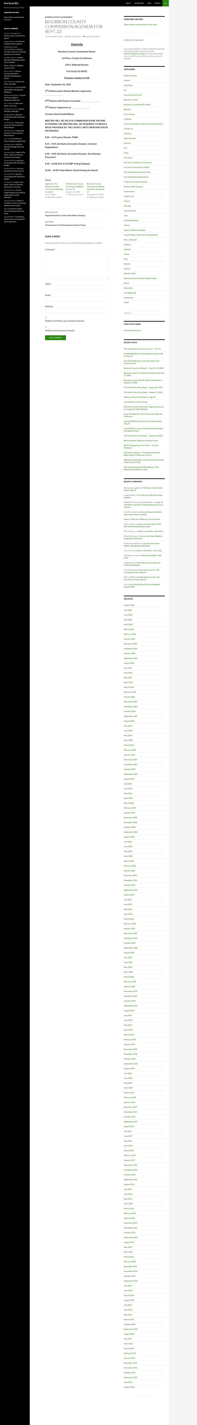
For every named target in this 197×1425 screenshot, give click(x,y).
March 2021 (129, 919)
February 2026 (130, 634)
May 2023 (128, 793)
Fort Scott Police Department (136, 177)
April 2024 (128, 740)
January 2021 (129, 928)
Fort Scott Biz (11, 3)
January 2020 (129, 986)
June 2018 (128, 1078)
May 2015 (128, 1247)
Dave (126, 519)
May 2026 (128, 619)
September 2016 (130, 1179)
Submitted (128, 288)
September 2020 (130, 948)
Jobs (126, 215)
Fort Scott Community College (136, 167)
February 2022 (130, 866)
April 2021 (128, 914)
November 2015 (130, 1228)
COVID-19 (128, 128)
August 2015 (129, 1242)
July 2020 (128, 957)
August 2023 (129, 779)
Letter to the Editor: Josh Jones (149, 550)
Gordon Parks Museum (133, 186)
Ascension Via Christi (133, 95)
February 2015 (130, 1261)
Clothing (127, 119)
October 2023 (129, 769)
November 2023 (130, 764)
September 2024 (130, 716)
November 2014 (130, 1271)
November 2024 (130, 706)
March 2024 (129, 745)
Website (49, 306)
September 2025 (130, 658)
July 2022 (128, 841)
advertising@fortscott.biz (134, 53)
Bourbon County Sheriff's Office (137, 104)
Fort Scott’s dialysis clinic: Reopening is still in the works (14, 211)
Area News (128, 85)
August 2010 (129, 1387)
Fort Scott (128, 157)
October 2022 (129, 827)
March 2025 (129, 687)
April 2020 (128, 972)
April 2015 (128, 1252)
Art (125, 90)
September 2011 (130, 1377)
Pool (126, 259)
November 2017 (130, 1112)
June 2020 (128, 962)
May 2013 (128, 1314)
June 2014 (128, 1290)
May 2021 (128, 909)
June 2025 (128, 673)
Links (149, 3)
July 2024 (128, 726)
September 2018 (130, 1063)
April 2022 (128, 856)
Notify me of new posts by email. (60, 330)
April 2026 (128, 624)
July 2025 (128, 668)
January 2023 (129, 813)
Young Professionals (132, 330)
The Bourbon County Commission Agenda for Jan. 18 (74, 186)
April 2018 (128, 1088)
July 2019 (128, 1015)
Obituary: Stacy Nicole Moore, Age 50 (139, 397)
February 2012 (130, 1353)
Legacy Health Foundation (135, 230)
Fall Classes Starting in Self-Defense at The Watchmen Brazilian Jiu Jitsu (141, 468)
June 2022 (128, 846)
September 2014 (130, 1281)
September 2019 (130, 1006)
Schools (127, 268)
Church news (129, 114)
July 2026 (128, 610)
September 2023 (130, 774)
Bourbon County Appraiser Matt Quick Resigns (14, 117)
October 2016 (129, 1174)
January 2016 (129, 1218)
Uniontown (128, 297)
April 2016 (128, 1203)
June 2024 (128, 730)
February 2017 (130, 1155)
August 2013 (129, 1300)
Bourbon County (52, 17)
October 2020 (129, 943)
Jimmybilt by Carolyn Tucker (136, 402)
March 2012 (129, 1348)
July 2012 (128, 1339)
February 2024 (130, 750)
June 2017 (128, 1136)
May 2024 (128, 735)
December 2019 (130, 991)
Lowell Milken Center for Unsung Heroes (141, 235)
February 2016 (130, 1213)
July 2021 (128, 899)
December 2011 (130, 1363)
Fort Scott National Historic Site (137, 172)
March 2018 (129, 1092)
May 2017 (128, 1141)
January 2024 (129, 755)
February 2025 (130, 692)
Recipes (127, 264)
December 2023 (130, 759)
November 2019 (130, 996)
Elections (127, 133)
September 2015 (130, 1237)
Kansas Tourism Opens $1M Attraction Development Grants (142, 525)
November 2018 (130, 1054)
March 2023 (129, 803)
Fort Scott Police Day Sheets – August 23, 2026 (143, 392)
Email (48, 295)
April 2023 (128, 798)
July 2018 (128, 1073)
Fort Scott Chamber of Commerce (138, 162)
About (128, 3)
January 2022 (129, 870)
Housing (127, 206)
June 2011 (128, 1382)
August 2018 (129, 1068)
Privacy (158, 3)
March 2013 (129, 1319)
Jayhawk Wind (130, 211)
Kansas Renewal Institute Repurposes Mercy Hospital (143, 513)
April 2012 (128, 1343)
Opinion (127, 249)
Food (126, 153)
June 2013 (128, 1310)
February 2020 (130, 981)
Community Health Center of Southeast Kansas (143, 124)
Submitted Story (74, 37)
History (127, 201)
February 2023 (130, 808)
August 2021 (129, 895)
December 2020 (130, 933)
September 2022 (130, 832)
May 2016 (128, 1199)
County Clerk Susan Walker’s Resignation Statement (141, 544)
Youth (126, 302)
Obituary (127, 244)
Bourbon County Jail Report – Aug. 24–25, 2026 (144, 368)
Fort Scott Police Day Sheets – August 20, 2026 (143, 436)
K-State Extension (131, 220)
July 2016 (128, 1189)
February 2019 (130, 1039)
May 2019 (128, 1025)
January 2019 (129, 1044)
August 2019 (129, 1010)
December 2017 (130, 1107)
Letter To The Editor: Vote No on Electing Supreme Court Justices (143, 504)
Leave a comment (92, 37)
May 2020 (128, 967)
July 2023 (128, 784)
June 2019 (128, 1020)
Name (48, 283)
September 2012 (130, 1329)
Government (67, 17)
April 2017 (128, 1146)
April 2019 (128, 1030)
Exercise (127, 143)
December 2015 (130, 1223)
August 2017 (129, 1126)
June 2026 (128, 615)
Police (126, 254)
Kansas (127, 225)
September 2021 (130, 890)
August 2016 (129, 1184)
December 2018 (130, 1049)
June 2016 (128, 1194)
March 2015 (129, 1257)
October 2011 (129, 1372)
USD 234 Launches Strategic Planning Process (14, 146)
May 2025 (128, 677)
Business (127, 109)
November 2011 (130, 1368)
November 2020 (130, 938)
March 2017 (129, 1150)
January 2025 (129, 697)
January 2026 (129, 639)
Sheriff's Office (130, 273)
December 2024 (130, 702)
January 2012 (129, 1358)
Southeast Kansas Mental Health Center (140, 278)
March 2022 (129, 861)
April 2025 (128, 682)
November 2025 (130, 648)
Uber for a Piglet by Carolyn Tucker (145, 519)
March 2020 (129, 977)
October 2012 (129, 1324)
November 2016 (130, 1170)
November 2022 (130, 822)
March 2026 (129, 629)
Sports (126, 283)
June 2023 (128, 788)
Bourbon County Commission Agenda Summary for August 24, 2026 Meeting (144, 408)
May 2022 (128, 851)
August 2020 (129, 952)
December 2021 (130, 875)
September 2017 (130, 1121)
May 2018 (128, 1083)
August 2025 (129, 663)
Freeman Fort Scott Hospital (135, 182)
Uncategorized (130, 293)
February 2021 (130, 924)
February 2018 (130, 1097)
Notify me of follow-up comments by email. (64, 320)
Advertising (139, 3)
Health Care (129, 196)
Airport (127, 80)
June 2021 (128, 904)
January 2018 (129, 1102)
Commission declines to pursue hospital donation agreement (14, 219)
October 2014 (129, 1276)
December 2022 (130, 817)
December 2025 (130, 644)
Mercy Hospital (130, 240)
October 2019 (129, 1001)
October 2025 (129, 653)
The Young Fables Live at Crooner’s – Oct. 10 (142, 349)
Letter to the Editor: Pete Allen (150, 531)
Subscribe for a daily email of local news (140, 24)
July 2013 (128, 1305)
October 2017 (129, 1117)
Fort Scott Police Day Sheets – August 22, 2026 (143, 387)
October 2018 (129, 1059)
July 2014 (128, 1285)
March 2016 (129, 1208)
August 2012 (129, 1334)
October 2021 (129, 885)
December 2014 (130, 1266)
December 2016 (130, 1165)
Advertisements (130, 75)
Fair (125, 148)
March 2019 (129, 1035)
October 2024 (129, 711)
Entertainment (130, 138)
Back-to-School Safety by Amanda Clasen (141, 440)
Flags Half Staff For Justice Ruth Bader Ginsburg (65, 214)
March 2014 (129, 1295)
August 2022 (129, 837)
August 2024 (129, 721)
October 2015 (129, 1232)
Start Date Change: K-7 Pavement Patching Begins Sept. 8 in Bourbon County (141, 453)
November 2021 (130, 880)
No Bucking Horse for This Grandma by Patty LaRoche (141, 571)
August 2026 (129, 605)
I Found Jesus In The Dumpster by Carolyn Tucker (65, 223)
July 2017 (128, 1131)
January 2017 (129, 1160)
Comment (50, 249)
